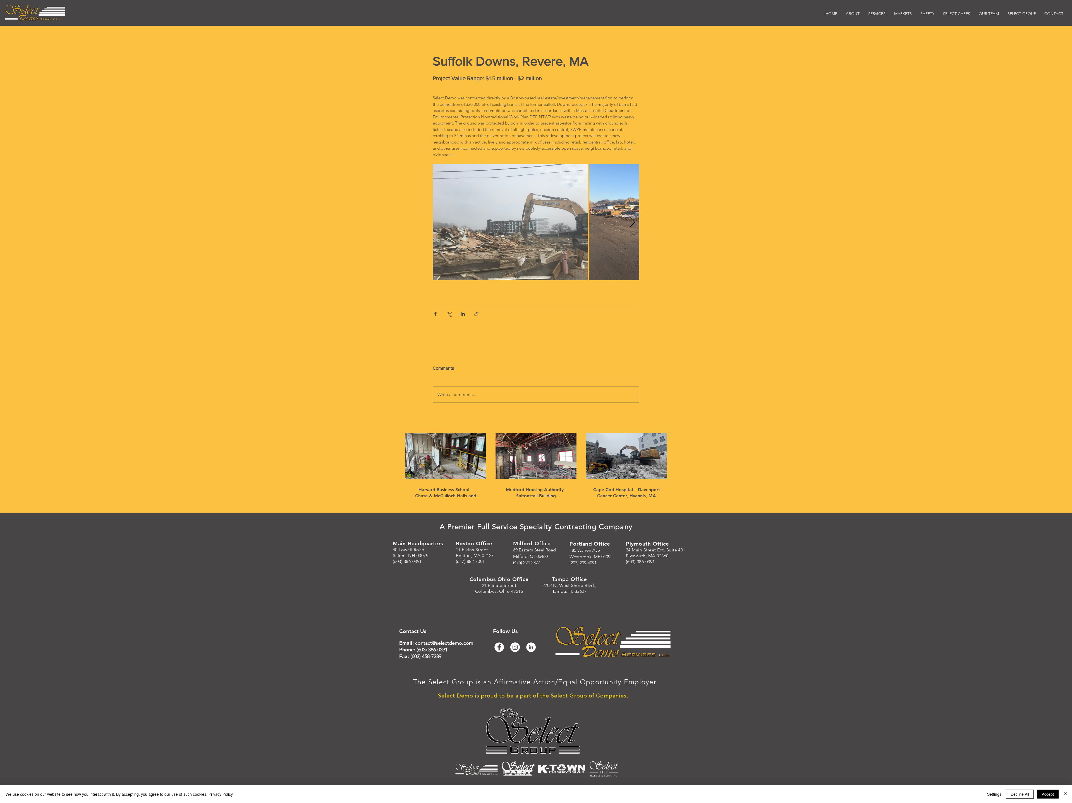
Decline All (1020, 794)
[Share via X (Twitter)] (449, 314)
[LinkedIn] (531, 647)
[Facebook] (499, 647)
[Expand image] (510, 222)
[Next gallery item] (633, 222)
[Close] (1065, 794)
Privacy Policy (221, 794)
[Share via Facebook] (435, 314)
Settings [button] (994, 794)
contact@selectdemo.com (444, 643)
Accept (1048, 794)
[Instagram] (515, 647)
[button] (903, 13)
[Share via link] (476, 314)
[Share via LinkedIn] (462, 314)
